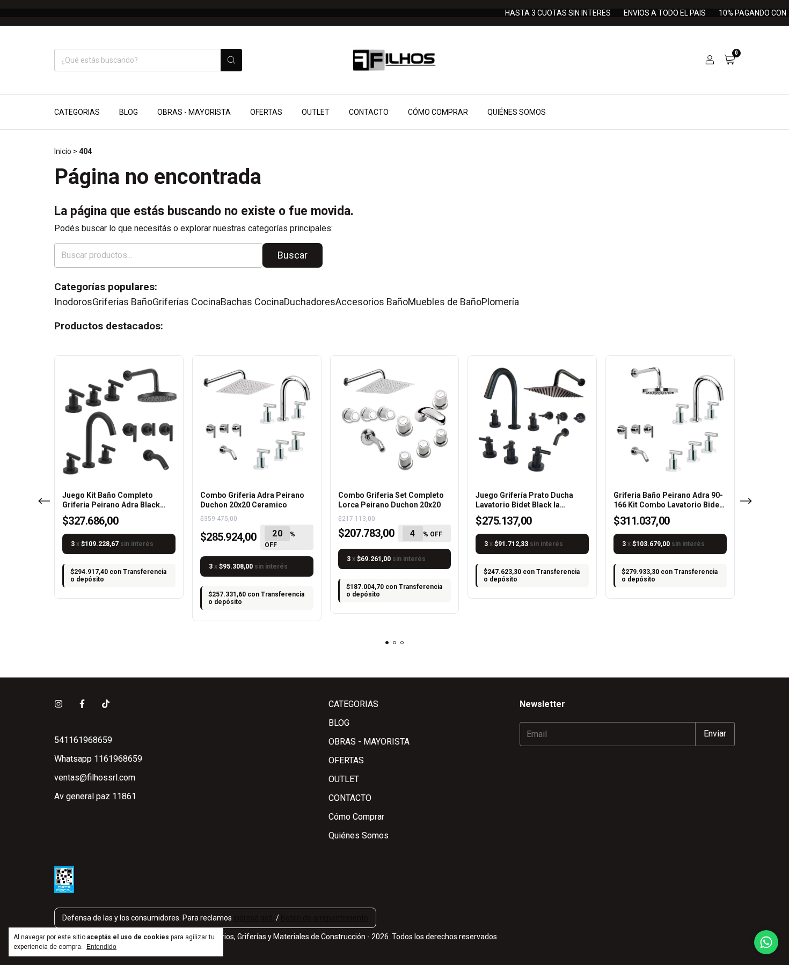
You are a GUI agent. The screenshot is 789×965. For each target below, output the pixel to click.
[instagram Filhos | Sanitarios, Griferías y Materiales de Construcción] (58, 704)
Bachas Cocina (252, 302)
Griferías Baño (122, 302)
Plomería (500, 302)
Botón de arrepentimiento (324, 918)
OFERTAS (266, 112)
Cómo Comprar (438, 112)
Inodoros (73, 302)
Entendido (101, 947)
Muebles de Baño (444, 302)
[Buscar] (231, 60)
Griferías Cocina (186, 302)
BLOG (128, 112)
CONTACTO (369, 112)
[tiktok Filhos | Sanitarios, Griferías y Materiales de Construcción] (105, 704)
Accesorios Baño (371, 302)
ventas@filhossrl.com (94, 777)
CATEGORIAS (77, 112)
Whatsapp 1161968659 (98, 759)
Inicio (62, 151)
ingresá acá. (253, 918)
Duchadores (309, 302)
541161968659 (83, 740)
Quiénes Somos (516, 112)
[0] (729, 60)
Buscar (292, 255)
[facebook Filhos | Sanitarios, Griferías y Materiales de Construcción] (82, 704)
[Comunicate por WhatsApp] (766, 942)
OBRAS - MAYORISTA (194, 112)
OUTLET (316, 112)
